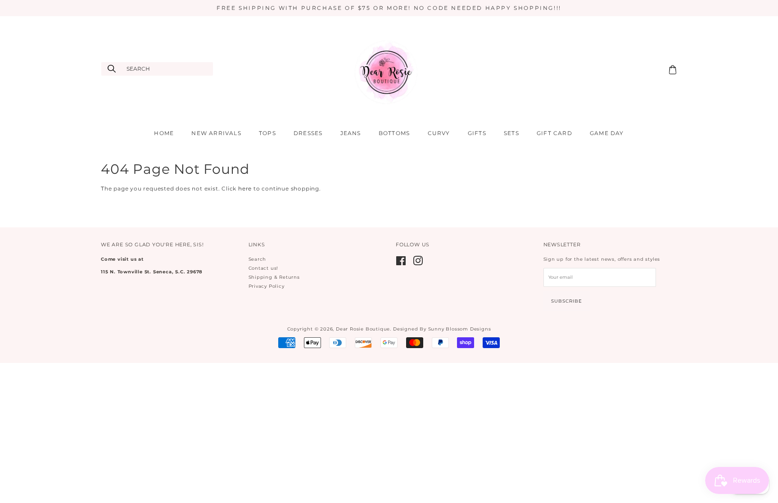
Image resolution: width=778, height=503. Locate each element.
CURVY (439, 133)
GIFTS (477, 133)
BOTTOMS (394, 133)
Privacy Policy (267, 286)
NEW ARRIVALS (216, 133)
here (245, 188)
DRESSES (308, 133)
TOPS (267, 133)
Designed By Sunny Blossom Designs (442, 329)
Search (258, 259)
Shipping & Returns (274, 277)
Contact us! (264, 268)
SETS (511, 133)
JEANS (350, 133)
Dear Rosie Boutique (363, 329)
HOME (164, 133)
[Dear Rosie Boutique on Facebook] (401, 263)
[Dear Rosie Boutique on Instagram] (418, 263)
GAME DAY (607, 133)
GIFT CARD (554, 133)
